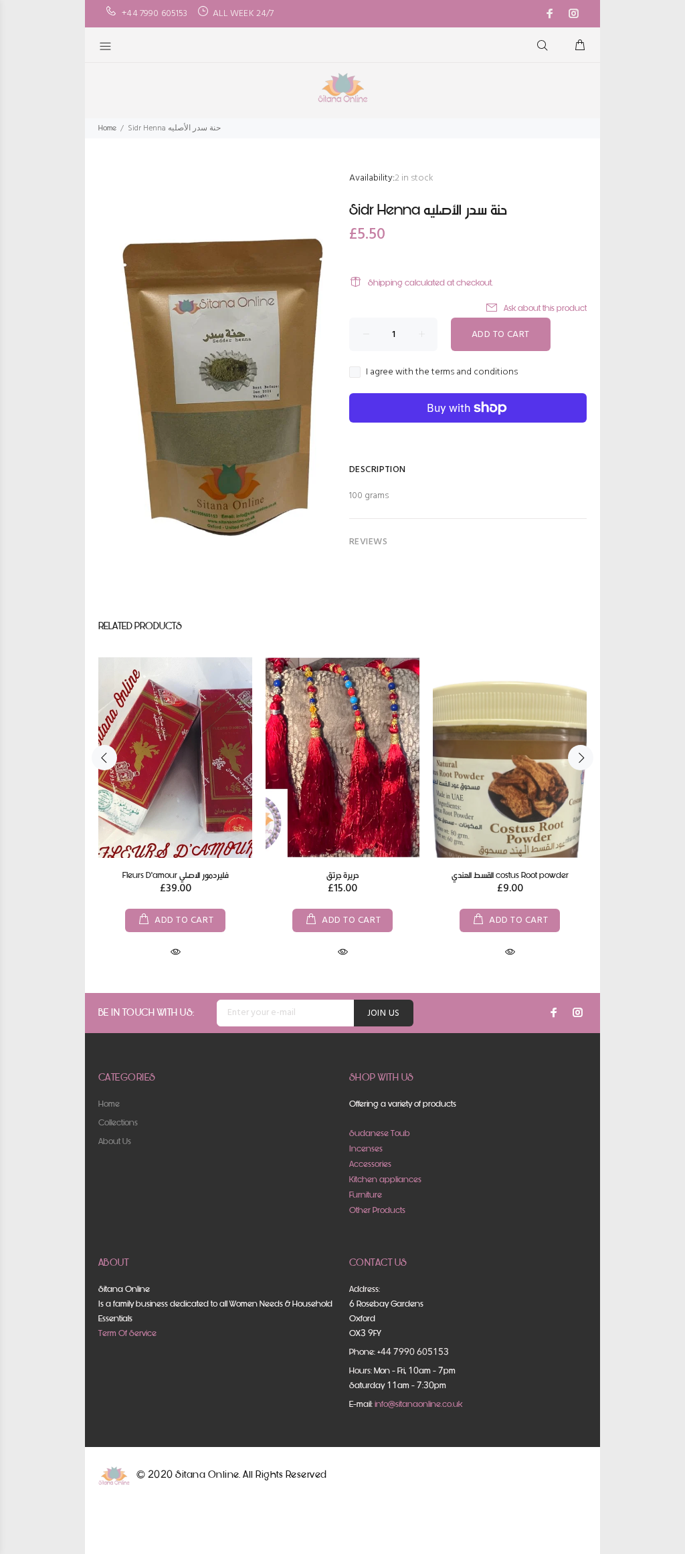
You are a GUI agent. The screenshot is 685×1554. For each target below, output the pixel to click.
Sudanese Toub (379, 1133)
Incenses (366, 1148)
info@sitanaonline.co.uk (418, 1404)
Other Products (377, 1210)
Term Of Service (127, 1333)
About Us (114, 1141)
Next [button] (580, 757)
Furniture (365, 1194)
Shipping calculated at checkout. (430, 282)
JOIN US (383, 1013)
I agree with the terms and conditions (442, 372)
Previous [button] (104, 757)
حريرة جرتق (342, 875)
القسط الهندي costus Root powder (510, 875)
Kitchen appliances (385, 1179)
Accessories (370, 1164)
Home (107, 128)
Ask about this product (545, 308)
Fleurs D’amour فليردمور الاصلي (175, 875)
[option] (175, 795)
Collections (118, 1122)
